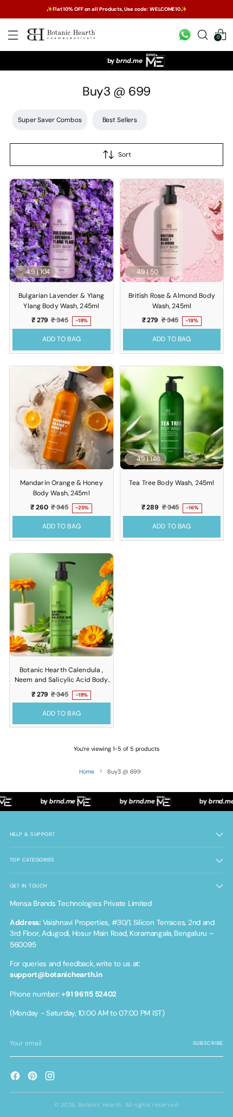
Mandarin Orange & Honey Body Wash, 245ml (61, 487)
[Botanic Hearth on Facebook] (16, 1077)
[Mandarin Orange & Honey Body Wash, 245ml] (61, 418)
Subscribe (208, 1043)
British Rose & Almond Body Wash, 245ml (171, 300)
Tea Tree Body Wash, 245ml (171, 482)
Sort (124, 154)
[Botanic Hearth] (62, 35)
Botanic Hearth (100, 1104)
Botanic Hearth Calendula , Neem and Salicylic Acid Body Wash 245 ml (61, 676)
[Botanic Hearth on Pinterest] (33, 1077)
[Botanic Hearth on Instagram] (50, 1077)
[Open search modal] (202, 35)
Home (87, 771)
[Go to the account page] (184, 35)
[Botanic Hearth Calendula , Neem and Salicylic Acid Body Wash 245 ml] (61, 605)
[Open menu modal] (12, 35)
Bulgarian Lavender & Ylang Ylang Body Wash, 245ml (61, 300)
